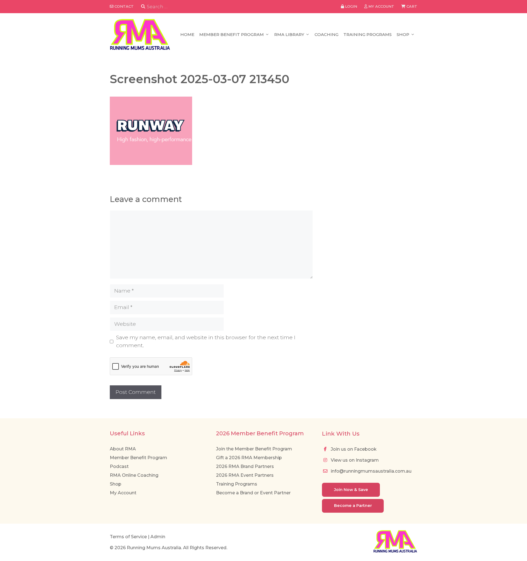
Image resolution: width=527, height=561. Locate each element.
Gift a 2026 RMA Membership (249, 457)
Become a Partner (353, 505)
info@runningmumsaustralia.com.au (370, 471)
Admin (157, 536)
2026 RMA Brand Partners (245, 466)
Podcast (119, 466)
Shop (403, 34)
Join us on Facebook (353, 449)
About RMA (123, 448)
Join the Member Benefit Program (254, 448)
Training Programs (367, 34)
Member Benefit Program (231, 34)
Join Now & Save (351, 489)
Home (187, 34)
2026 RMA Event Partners (245, 475)
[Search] (143, 7)
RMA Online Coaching (134, 475)
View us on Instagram (354, 460)
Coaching (326, 34)
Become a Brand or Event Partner (253, 492)
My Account (123, 492)
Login (350, 6)
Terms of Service (128, 536)
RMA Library (289, 34)
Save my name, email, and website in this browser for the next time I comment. (205, 341)
